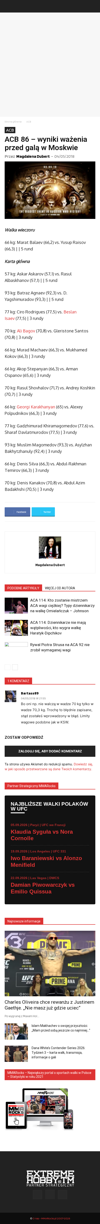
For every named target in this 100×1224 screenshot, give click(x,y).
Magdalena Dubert (33, 156)
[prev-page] (7, 667)
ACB (28, 121)
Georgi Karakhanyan (36, 406)
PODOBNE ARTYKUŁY (23, 588)
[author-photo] (50, 559)
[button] (7, 6)
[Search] (93, 6)
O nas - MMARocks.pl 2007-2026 (51, 1218)
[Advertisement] (50, 64)
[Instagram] (50, 1194)
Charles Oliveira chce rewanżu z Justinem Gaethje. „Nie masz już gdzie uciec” (49, 1005)
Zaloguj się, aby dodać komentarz (50, 751)
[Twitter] (62, 1194)
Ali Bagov (26, 330)
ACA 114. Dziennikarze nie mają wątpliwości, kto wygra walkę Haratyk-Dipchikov (58, 627)
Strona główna (13, 121)
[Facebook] (37, 1194)
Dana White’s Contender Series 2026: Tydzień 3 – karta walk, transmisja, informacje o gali (58, 1052)
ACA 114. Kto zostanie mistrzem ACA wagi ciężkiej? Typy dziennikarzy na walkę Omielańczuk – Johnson (62, 605)
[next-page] (15, 667)
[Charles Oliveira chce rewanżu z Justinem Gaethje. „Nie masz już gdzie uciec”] (50, 963)
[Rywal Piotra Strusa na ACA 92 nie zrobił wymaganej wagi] (16, 650)
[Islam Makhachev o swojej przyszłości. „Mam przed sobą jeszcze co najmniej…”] (16, 1031)
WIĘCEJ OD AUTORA (60, 588)
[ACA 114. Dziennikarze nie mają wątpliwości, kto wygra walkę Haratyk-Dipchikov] (16, 628)
